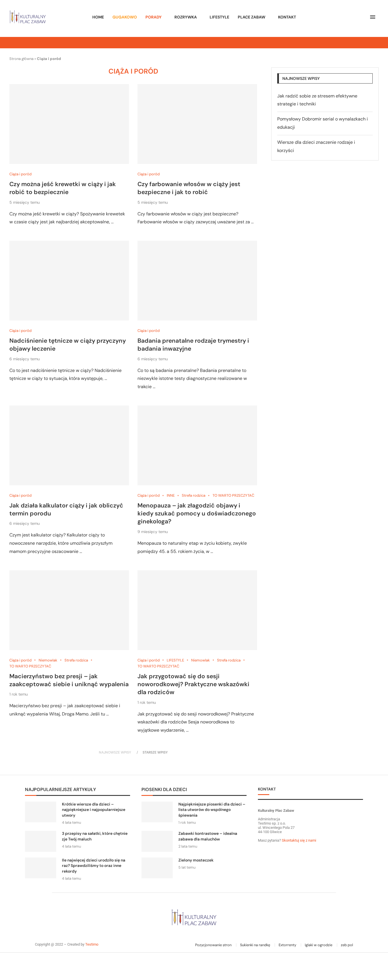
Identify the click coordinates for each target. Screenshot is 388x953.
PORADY (153, 17)
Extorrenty (287, 944)
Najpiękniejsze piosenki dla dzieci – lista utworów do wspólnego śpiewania (211, 810)
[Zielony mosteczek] (157, 868)
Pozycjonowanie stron (213, 944)
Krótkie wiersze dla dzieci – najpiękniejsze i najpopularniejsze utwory (93, 810)
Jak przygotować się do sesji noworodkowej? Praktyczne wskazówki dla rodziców (193, 684)
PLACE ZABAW (251, 17)
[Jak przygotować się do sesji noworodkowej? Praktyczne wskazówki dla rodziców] (197, 610)
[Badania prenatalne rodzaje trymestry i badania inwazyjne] (197, 281)
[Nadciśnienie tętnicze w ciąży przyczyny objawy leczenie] (69, 281)
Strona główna (21, 58)
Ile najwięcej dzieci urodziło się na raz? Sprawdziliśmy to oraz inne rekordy (93, 866)
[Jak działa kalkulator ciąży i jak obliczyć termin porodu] (69, 445)
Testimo (91, 944)
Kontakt (287, 17)
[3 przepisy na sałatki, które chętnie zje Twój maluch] (40, 841)
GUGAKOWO (124, 17)
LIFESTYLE (219, 17)
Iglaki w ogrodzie (318, 944)
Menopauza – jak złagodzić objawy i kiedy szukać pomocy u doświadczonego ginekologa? (196, 514)
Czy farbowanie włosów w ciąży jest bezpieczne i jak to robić (188, 188)
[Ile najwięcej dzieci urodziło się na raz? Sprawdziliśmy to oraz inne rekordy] (40, 868)
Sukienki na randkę (255, 944)
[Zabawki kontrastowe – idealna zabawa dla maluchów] (157, 841)
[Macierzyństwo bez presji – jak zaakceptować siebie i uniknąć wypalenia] (69, 610)
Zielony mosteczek (196, 860)
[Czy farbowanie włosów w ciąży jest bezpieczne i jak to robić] (197, 124)
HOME (98, 17)
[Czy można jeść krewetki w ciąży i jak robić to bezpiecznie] (69, 124)
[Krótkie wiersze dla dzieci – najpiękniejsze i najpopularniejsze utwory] (40, 812)
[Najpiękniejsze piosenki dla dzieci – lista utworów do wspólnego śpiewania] (157, 812)
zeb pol (347, 944)
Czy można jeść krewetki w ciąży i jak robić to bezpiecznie (62, 188)
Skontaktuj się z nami (298, 840)
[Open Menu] (372, 17)
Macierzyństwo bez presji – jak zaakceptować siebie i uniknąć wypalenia (69, 680)
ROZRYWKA (185, 17)
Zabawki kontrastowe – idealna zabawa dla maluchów (207, 836)
